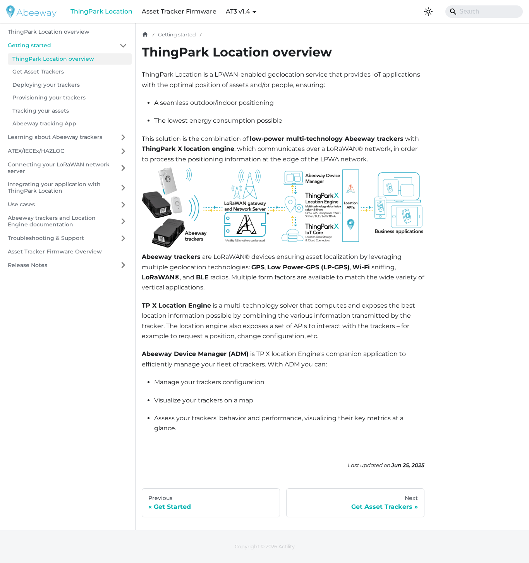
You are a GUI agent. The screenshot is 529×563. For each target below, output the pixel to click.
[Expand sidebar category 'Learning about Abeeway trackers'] (123, 137)
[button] (67, 151)
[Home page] (145, 35)
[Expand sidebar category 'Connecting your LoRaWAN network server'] (123, 168)
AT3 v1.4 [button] (238, 11)
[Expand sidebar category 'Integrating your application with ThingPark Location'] (123, 188)
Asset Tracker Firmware (179, 11)
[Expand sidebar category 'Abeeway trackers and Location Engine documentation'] (123, 221)
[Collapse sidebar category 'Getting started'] (123, 45)
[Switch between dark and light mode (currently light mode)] (428, 11)
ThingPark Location (101, 11)
